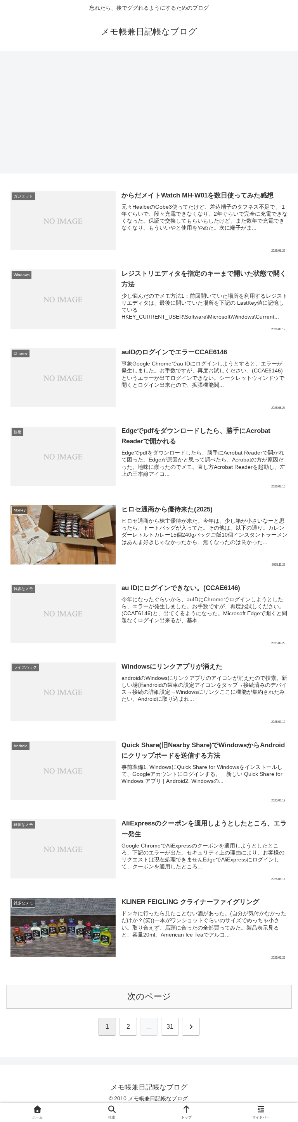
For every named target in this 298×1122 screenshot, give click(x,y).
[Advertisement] (149, 114)
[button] (274, 1021)
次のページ (149, 996)
